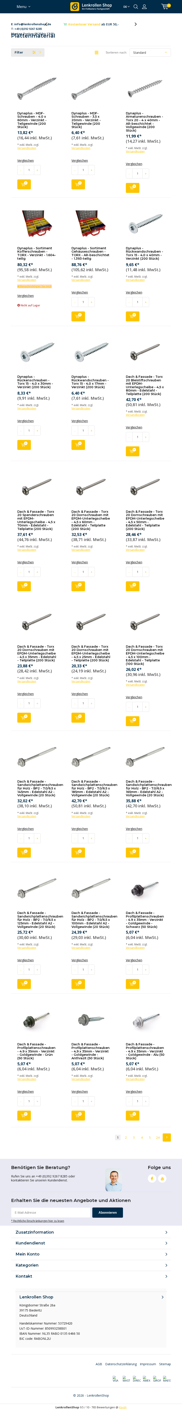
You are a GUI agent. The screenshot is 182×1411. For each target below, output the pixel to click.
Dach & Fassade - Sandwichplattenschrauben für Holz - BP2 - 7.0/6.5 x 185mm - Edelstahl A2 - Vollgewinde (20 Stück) (94, 788)
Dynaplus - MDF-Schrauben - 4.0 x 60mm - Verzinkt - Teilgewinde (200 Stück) (32, 120)
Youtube (162, 1178)
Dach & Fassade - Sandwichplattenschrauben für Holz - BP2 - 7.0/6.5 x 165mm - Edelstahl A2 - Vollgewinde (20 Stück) (149, 788)
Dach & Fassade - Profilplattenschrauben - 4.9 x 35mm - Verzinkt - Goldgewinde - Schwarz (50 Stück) (145, 920)
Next (167, 1137)
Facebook (152, 1178)
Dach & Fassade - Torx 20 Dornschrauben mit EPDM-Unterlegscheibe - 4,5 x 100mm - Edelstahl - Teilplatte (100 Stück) (145, 655)
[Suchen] (136, 6)
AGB (99, 1364)
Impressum (148, 1364)
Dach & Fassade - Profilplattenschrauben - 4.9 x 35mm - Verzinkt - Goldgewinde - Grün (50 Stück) (36, 1051)
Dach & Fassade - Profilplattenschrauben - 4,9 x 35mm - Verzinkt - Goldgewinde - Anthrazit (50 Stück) (90, 1051)
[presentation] (48, 24)
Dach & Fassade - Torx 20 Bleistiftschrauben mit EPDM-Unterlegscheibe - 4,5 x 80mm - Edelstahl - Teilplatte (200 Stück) (145, 385)
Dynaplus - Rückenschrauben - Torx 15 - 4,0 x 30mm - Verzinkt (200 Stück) (35, 382)
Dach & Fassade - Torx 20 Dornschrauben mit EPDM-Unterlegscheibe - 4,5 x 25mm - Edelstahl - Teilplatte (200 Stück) (90, 653)
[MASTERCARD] (127, 1379)
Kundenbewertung (93, 24)
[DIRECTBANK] (136, 1379)
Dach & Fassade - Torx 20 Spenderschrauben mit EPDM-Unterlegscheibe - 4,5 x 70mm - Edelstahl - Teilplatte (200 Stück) (36, 520)
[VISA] (116, 1379)
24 (158, 1137)
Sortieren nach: (116, 52)
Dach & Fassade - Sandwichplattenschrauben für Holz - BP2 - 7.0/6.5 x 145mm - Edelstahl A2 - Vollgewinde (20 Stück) (40, 788)
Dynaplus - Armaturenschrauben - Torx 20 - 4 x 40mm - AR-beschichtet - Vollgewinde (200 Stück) (144, 121)
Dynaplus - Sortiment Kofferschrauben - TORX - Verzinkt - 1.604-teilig (36, 253)
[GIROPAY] (157, 1379)
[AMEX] (147, 1379)
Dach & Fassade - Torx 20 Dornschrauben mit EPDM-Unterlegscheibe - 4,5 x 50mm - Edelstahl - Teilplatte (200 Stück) (145, 520)
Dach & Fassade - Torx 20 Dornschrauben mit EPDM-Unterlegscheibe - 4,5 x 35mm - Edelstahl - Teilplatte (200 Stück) (36, 653)
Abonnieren (108, 1212)
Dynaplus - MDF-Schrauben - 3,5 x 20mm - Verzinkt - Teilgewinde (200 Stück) (86, 120)
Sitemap (165, 1364)
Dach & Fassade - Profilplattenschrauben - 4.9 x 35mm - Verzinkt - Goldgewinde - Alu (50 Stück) (145, 1051)
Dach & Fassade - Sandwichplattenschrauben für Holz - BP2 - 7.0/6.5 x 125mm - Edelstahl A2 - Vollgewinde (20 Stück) (40, 920)
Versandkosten (26, 148)
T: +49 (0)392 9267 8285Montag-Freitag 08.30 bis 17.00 (32, 24)
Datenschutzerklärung (121, 1364)
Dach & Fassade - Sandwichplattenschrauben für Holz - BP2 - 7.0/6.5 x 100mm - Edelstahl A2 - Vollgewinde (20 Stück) (94, 920)
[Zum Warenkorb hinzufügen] (24, 184)
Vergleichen (25, 161)
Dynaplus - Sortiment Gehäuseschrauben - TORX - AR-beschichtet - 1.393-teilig (90, 253)
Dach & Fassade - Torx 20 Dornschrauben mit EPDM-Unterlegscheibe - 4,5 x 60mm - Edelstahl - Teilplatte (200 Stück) (90, 520)
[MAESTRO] (167, 1379)
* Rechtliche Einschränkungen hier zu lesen (37, 1221)
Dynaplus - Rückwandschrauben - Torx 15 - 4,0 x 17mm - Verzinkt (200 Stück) (90, 382)
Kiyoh (123, 1407)
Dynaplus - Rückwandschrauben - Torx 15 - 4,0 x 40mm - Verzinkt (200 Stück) (144, 253)
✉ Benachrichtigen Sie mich (34, 286)
